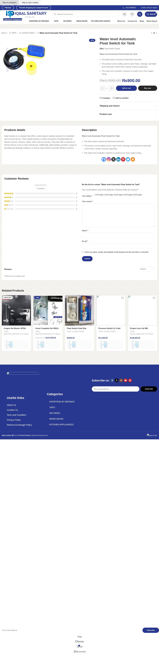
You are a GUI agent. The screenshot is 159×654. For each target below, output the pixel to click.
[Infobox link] (129, 8)
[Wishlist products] (132, 14)
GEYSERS (54, 413)
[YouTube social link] (125, 380)
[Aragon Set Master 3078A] (16, 310)
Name (85, 230)
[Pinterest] (123, 159)
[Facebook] (104, 159)
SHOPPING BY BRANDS (62, 401)
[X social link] (117, 380)
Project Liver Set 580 (139, 328)
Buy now (147, 88)
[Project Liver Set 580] (142, 310)
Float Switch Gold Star (76, 328)
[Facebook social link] (112, 380)
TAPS (14, 33)
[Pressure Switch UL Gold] (111, 310)
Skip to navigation (9, 2)
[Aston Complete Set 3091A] (47, 310)
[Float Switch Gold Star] (79, 310)
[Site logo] (26, 14)
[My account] (140, 14)
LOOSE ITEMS (28, 33)
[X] (113, 159)
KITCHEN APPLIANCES (61, 424)
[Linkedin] (118, 159)
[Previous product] (151, 33)
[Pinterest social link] (130, 380)
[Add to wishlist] (28, 298)
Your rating (87, 196)
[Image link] (23, 381)
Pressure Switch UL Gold (109, 328)
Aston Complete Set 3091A (47, 328)
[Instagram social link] (121, 380)
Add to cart (126, 88)
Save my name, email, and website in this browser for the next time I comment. (117, 252)
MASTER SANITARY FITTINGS (16, 334)
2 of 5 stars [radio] (108, 195)
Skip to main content (30, 2)
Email (85, 241)
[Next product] (156, 33)
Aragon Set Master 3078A (15, 328)
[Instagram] (108, 159)
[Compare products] (124, 14)
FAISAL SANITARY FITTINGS (141, 334)
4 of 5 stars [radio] (127, 195)
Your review (87, 201)
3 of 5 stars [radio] (118, 195)
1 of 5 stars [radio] (99, 195)
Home (4, 33)
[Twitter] (128, 159)
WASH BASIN (56, 419)
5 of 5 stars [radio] (137, 195)
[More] (133, 159)
